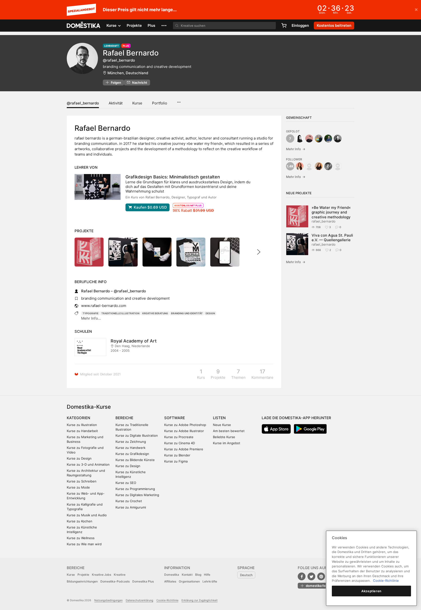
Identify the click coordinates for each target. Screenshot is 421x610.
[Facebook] (302, 576)
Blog (198, 574)
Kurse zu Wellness (81, 538)
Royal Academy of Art (134, 340)
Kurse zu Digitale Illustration (136, 435)
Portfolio (159, 103)
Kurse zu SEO (125, 483)
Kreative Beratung (155, 313)
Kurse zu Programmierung (135, 489)
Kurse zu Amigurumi (130, 507)
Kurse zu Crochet (128, 501)
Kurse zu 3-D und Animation (88, 464)
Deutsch (246, 575)
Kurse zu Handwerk (130, 448)
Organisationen (189, 581)
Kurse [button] (111, 25)
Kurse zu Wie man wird (84, 544)
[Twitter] (311, 576)
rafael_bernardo (323, 221)
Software (174, 418)
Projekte (134, 25)
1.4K (290, 166)
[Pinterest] (321, 576)
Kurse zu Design (79, 458)
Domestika (171, 574)
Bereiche (124, 418)
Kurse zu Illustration (82, 425)
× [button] (416, 9)
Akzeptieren (371, 591)
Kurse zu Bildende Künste (135, 460)
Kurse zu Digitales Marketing (137, 495)
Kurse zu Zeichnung (130, 442)
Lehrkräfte (209, 581)
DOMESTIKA (84, 25)
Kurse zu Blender (177, 455)
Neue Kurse (222, 425)
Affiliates (170, 581)
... (179, 100)
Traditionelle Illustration (120, 313)
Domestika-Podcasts (115, 581)
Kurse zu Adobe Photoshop (185, 425)
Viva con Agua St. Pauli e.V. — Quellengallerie (332, 237)
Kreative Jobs (101, 574)
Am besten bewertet (229, 431)
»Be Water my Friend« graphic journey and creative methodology (331, 212)
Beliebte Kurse (224, 437)
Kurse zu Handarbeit (82, 431)
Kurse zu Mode (78, 487)
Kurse (137, 103)
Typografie (90, 313)
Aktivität (116, 103)
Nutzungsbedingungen (108, 600)
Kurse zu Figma (176, 461)
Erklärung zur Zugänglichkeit (200, 600)
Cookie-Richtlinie (167, 600)
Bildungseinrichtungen (82, 581)
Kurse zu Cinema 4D (179, 443)
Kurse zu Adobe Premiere (183, 449)
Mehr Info (295, 149)
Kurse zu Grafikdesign (132, 454)
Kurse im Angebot (226, 443)
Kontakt (187, 574)
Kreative (119, 574)
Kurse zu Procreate (178, 437)
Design (210, 313)
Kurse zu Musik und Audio (87, 515)
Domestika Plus (143, 581)
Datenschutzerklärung (139, 600)
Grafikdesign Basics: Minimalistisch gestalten (172, 176)
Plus (151, 25)
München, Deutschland (127, 73)
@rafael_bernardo (83, 103)
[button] (164, 25)
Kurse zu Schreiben (81, 481)
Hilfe (207, 574)
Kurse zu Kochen (79, 521)
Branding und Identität (187, 313)
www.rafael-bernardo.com (103, 305)
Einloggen (300, 25)
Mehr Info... (91, 318)
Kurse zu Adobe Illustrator (184, 431)
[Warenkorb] (284, 25)
